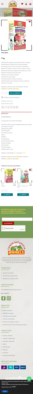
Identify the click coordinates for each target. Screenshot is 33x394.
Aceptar (5, 391)
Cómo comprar (7, 310)
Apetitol (3, 186)
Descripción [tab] (4, 113)
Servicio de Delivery (8, 319)
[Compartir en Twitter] (8, 107)
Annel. (28, 10)
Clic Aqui (12, 89)
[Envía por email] (11, 107)
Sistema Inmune (9, 103)
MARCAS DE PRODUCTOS (16, 10)
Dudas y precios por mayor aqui (15, 379)
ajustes (14, 386)
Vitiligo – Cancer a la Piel (22, 186)
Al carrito (16, 93)
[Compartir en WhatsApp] (2, 107)
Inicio (4, 10)
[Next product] (15, 13)
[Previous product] (18, 13)
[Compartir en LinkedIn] (17, 107)
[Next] (32, 184)
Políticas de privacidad (9, 316)
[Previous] (1, 184)
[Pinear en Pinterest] (14, 107)
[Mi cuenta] (26, 4)
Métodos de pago (8, 313)
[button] (2, 4)
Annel (8, 101)
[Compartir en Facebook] (5, 107)
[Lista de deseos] (22, 4)
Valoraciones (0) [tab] (6, 117)
